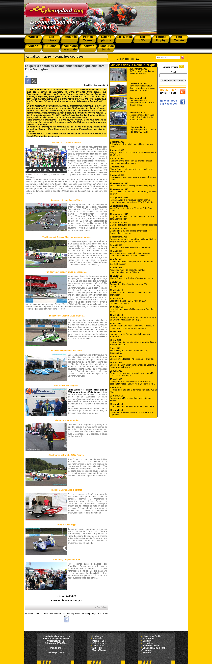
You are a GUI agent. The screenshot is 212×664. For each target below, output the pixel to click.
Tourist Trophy (99, 650)
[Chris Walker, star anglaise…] (46, 415)
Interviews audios (151, 645)
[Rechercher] (182, 57)
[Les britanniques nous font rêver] (46, 380)
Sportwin (147, 641)
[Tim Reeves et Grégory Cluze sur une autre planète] (46, 267)
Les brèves (97, 636)
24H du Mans (98, 645)
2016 (47, 56)
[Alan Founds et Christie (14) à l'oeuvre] (46, 485)
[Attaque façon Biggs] (46, 554)
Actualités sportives (69, 56)
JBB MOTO (148, 652)
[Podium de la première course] (46, 172)
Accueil (51, 652)
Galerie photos (99, 643)
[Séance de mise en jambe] (46, 450)
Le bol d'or (97, 648)
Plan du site (55, 648)
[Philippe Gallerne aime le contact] (46, 520)
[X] (34, 83)
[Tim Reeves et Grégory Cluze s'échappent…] (46, 302)
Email (173, 72)
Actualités (97, 638)
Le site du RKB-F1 (67, 596)
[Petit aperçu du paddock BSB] (46, 589)
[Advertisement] (173, 157)
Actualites (33, 56)
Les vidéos (148, 643)
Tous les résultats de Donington (67, 600)
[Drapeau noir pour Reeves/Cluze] (46, 230)
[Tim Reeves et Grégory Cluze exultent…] (46, 346)
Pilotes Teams (99, 641)
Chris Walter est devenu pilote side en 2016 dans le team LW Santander (87, 391)
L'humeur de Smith (151, 636)
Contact (60, 652)
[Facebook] (28, 83)
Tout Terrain (148, 638)
